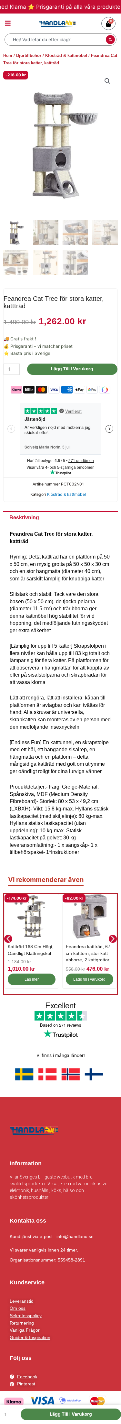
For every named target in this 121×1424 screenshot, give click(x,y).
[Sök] (110, 39)
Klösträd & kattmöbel (66, 55)
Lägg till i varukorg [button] (89, 979)
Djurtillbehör (28, 55)
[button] (107, 81)
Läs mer (32, 979)
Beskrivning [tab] (24, 517)
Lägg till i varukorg (72, 368)
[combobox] (56, 39)
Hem (7, 55)
